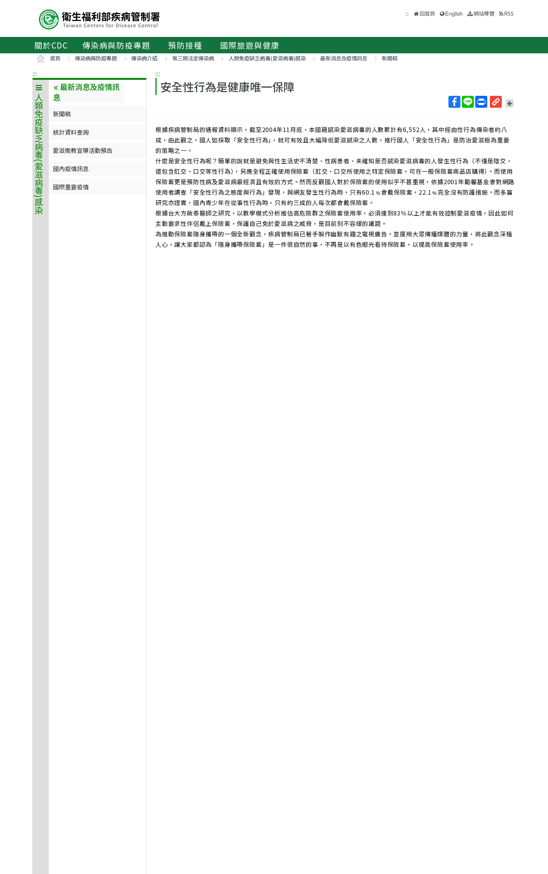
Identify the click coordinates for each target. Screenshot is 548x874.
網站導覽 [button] (483, 13)
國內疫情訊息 (71, 168)
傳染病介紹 (144, 58)
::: (34, 73)
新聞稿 (389, 58)
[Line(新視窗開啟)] (468, 102)
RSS (509, 13)
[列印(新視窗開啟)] (481, 102)
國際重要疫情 (71, 186)
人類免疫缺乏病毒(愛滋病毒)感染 (267, 58)
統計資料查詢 (71, 132)
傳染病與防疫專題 (116, 45)
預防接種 (185, 45)
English (454, 13)
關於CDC (51, 45)
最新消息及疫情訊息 (343, 58)
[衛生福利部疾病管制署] (99, 18)
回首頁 (427, 13)
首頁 (55, 58)
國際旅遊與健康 (250, 45)
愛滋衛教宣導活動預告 (83, 150)
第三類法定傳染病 (193, 58)
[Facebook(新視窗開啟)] (454, 102)
